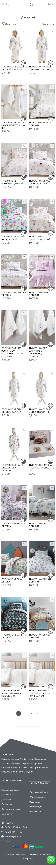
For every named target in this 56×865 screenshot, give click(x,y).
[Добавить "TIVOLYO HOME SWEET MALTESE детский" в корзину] (50, 177)
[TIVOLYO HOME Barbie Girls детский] (14, 216)
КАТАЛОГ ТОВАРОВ (11, 780)
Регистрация (35, 806)
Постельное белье (10, 789)
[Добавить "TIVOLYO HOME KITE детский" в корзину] (50, 519)
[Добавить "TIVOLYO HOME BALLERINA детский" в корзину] (23, 177)
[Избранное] (24, 31)
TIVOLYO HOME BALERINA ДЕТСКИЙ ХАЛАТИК (14, 68)
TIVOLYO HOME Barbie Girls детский (12, 238)
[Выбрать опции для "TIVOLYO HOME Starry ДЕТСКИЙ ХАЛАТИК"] (50, 405)
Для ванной (7, 799)
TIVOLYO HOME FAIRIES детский (40, 294)
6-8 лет (9, 54)
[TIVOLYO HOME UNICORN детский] (14, 271)
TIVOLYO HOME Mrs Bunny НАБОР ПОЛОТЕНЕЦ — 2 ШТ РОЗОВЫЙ (12, 352)
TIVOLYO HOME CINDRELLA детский (39, 238)
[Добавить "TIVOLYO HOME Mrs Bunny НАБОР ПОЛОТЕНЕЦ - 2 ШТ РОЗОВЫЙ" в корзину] (23, 344)
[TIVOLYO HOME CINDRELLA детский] (42, 216)
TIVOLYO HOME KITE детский (39, 525)
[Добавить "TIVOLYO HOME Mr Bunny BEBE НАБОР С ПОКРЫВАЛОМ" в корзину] (23, 686)
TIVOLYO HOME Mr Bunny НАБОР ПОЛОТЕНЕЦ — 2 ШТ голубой (40, 352)
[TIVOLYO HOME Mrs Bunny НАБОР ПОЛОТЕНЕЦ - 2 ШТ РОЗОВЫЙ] (14, 327)
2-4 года (9, 45)
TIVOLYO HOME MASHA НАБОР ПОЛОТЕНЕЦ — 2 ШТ (41, 468)
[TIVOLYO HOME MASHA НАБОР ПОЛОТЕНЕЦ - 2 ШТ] (42, 444)
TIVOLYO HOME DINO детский (11, 580)
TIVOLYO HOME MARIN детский (40, 580)
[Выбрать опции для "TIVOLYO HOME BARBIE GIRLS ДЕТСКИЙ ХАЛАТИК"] (23, 461)
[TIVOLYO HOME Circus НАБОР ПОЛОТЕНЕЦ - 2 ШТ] (14, 101)
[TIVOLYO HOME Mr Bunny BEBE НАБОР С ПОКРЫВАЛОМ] (14, 670)
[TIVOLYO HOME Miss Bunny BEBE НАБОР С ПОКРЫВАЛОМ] (42, 670)
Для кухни (6, 804)
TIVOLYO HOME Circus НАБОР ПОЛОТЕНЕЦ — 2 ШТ (14, 125)
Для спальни (7, 794)
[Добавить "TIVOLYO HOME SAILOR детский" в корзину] (50, 631)
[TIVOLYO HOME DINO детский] (14, 558)
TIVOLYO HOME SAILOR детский (40, 636)
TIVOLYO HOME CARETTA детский (14, 636)
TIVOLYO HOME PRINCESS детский (14, 525)
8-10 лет (9, 58)
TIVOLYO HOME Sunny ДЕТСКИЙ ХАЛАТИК (12, 410)
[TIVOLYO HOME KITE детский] (42, 502)
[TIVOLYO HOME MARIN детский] (42, 558)
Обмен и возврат (37, 797)
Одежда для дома (10, 809)
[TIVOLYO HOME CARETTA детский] (14, 614)
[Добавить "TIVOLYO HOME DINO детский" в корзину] (23, 575)
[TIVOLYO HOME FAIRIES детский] (42, 271)
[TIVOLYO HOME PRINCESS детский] (14, 502)
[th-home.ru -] (31, 4)
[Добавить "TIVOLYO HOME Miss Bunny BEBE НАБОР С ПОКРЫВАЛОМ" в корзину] (50, 686)
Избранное (34, 801)
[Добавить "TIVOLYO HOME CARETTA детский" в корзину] (23, 631)
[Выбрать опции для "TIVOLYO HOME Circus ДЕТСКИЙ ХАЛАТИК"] (50, 63)
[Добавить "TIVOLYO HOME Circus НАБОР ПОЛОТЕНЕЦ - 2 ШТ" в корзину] (23, 118)
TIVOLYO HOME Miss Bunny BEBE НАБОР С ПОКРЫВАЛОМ (40, 693)
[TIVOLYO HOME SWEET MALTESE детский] (42, 160)
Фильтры (10, 24)
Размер (5, 41)
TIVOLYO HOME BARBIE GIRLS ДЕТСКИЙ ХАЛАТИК (12, 468)
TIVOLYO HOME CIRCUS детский (40, 124)
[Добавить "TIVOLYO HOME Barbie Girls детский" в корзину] (23, 233)
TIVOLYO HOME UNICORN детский (13, 294)
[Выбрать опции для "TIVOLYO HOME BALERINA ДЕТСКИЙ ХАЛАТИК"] (23, 63)
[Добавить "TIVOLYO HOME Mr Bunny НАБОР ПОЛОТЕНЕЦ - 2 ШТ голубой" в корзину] (50, 344)
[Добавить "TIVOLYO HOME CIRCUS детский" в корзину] (50, 118)
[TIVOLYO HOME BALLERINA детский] (14, 160)
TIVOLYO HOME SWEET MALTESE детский (40, 182)
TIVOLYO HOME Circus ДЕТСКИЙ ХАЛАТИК (40, 68)
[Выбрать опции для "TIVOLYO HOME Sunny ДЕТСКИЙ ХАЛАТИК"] (23, 405)
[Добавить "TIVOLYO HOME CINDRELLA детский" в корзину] (50, 233)
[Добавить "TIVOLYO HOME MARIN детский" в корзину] (50, 575)
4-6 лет (9, 50)
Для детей (7, 813)
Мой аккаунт (35, 811)
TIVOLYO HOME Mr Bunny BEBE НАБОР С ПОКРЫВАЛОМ (12, 693)
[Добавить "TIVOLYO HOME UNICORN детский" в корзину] (23, 288)
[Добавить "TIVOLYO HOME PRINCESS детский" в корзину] (23, 519)
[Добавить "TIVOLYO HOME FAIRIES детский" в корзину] (50, 288)
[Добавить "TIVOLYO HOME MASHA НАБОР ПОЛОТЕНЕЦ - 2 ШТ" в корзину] (50, 461)
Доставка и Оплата (39, 792)
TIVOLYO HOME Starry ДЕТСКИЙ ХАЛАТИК (40, 410)
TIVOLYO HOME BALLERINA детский (12, 182)
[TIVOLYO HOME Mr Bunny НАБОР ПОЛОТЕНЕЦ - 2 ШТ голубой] (42, 327)
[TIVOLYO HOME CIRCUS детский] (42, 101)
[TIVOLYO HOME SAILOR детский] (42, 614)
